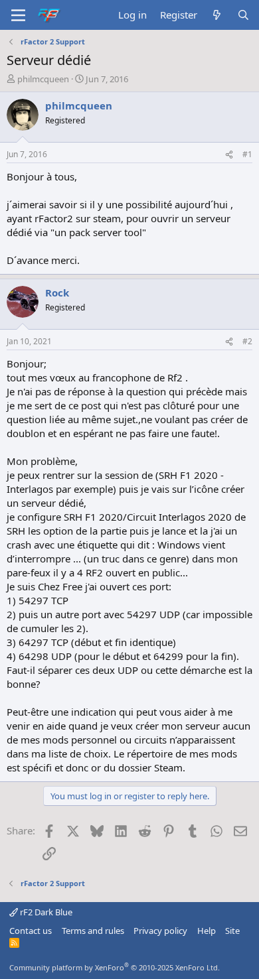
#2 (247, 341)
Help (206, 931)
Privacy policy (160, 931)
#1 (247, 154)
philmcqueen (43, 79)
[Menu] (18, 15)
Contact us (30, 931)
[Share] (229, 155)
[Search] (243, 15)
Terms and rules (93, 931)
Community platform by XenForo (114, 967)
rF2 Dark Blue (45, 912)
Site (232, 931)
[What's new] (217, 15)
